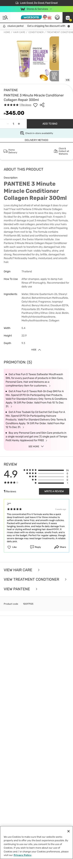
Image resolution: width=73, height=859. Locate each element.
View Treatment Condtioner (32, 579)
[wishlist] (35, 105)
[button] (68, 17)
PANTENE (11, 90)
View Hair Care (18, 570)
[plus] (19, 124)
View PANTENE (17, 589)
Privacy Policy (22, 855)
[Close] (68, 831)
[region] (36, 842)
